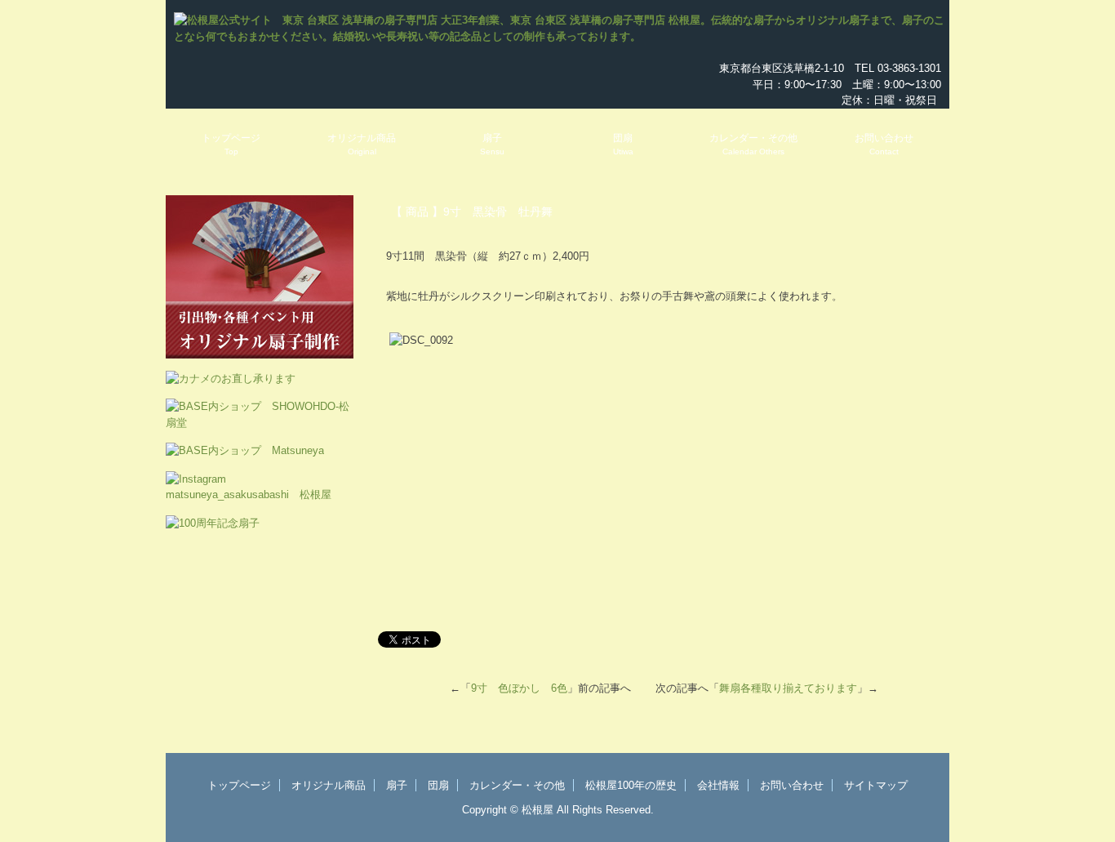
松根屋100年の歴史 (631, 785)
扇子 (492, 144)
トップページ (231, 144)
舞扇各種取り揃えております (788, 688)
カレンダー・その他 (753, 144)
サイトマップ (876, 785)
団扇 (623, 144)
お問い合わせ (884, 144)
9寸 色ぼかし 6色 (519, 688)
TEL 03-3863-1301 (898, 68)
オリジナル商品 (361, 144)
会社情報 (718, 785)
